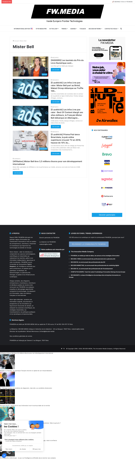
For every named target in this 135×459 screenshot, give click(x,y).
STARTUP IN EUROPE (77, 272)
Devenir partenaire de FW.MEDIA (49, 237)
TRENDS (64, 28)
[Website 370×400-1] (107, 125)
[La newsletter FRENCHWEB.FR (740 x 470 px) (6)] (107, 59)
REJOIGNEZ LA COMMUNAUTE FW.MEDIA (89, 244)
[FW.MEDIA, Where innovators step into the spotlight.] (67, 15)
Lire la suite (55, 69)
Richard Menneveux (33, 331)
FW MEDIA (74, 255)
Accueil (16, 41)
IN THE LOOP (53, 28)
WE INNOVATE (75, 275)
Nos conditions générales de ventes (21, 336)
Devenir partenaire (107, 215)
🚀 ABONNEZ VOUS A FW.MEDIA (122, 1)
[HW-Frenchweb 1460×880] (107, 83)
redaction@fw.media (45, 244)
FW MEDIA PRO (42, 28)
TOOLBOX (83, 28)
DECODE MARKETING (77, 265)
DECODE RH (74, 262)
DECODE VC (74, 268)
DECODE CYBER (76, 259)
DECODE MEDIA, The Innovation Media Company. (98, 348)
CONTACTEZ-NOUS (111, 28)
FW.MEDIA (21, 237)
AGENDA (73, 28)
